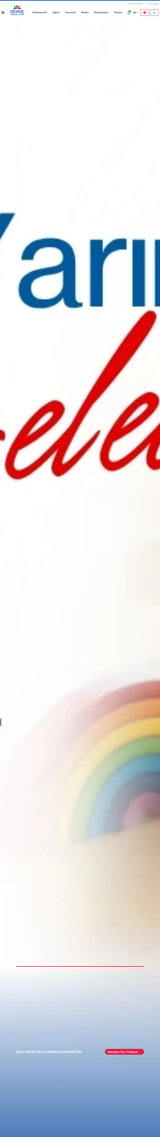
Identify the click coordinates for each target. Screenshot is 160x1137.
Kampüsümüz (39, 12)
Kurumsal (70, 12)
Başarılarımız (101, 12)
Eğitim (56, 12)
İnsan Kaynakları (135, 3)
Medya (85, 12)
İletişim (118, 12)
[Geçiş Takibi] (154, 12)
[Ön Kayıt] (144, 12)
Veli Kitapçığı (153, 3)
